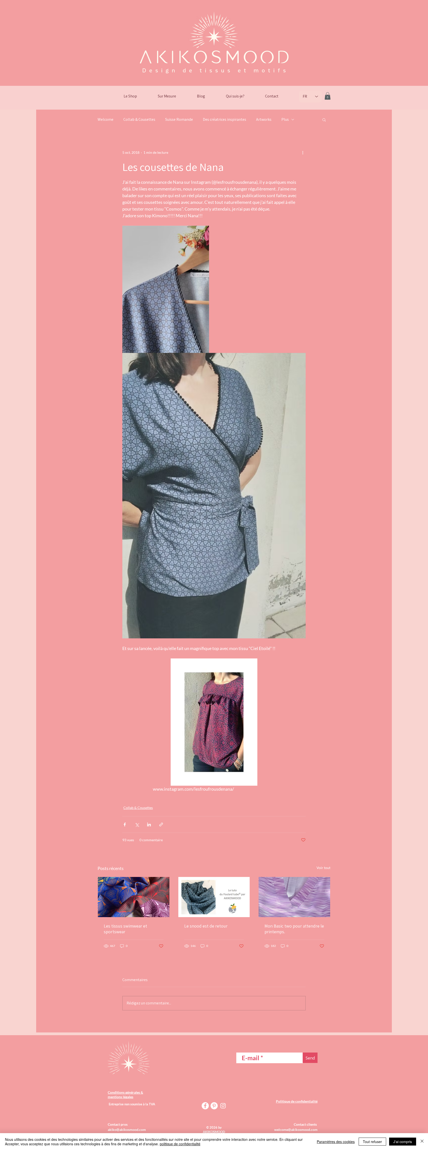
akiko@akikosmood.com (127, 1129)
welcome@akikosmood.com (296, 1129)
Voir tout (323, 868)
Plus (285, 119)
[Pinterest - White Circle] (214, 1105)
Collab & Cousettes (139, 119)
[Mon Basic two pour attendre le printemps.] (294, 897)
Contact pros (118, 1124)
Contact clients (306, 1124)
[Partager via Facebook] (124, 824)
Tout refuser (372, 1141)
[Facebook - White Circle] (205, 1105)
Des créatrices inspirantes (224, 119)
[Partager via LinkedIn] (149, 824)
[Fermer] (422, 1141)
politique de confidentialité (180, 1143)
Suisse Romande (179, 119)
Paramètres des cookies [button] (336, 1141)
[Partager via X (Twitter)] (136, 824)
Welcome (105, 119)
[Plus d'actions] (303, 152)
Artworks (263, 119)
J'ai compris (402, 1141)
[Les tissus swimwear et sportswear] (133, 897)
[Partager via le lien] (161, 824)
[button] (327, 96)
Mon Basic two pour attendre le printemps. (294, 928)
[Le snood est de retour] (214, 897)
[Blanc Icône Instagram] (223, 1105)
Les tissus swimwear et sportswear (125, 928)
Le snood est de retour (206, 926)
